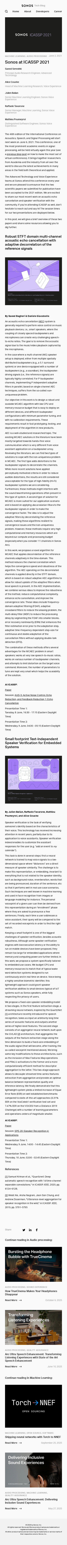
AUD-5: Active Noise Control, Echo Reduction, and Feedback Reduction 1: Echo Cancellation (29, 699)
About (27, 11)
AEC (41, 321)
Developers (42, 11)
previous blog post (17, 154)
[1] (6, 1014)
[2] (19, 1034)
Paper (8, 690)
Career (58, 11)
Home (16, 11)
